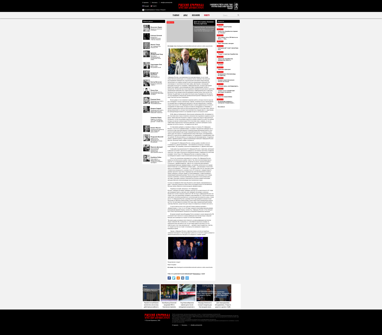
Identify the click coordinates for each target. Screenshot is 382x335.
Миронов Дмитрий (157, 147)
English (154, 6)
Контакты (154, 2)
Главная (176, 15)
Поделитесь (196, 274)
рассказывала (201, 166)
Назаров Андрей (156, 108)
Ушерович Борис (156, 117)
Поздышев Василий (157, 137)
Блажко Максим (156, 128)
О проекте (145, 2)
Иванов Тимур (155, 44)
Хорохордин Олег (156, 64)
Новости (206, 15)
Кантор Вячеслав (156, 82)
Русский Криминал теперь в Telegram (155, 10)
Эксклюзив (196, 15)
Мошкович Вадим (156, 27)
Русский (146, 6)
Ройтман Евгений (156, 35)
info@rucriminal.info (166, 2)
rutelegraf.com (208, 128)
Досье (185, 15)
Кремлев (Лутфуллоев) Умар (157, 53)
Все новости (221, 106)
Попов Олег (154, 90)
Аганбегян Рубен (156, 157)
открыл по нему (192, 204)
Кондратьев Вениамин (154, 73)
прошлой (178, 89)
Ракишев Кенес (155, 99)
